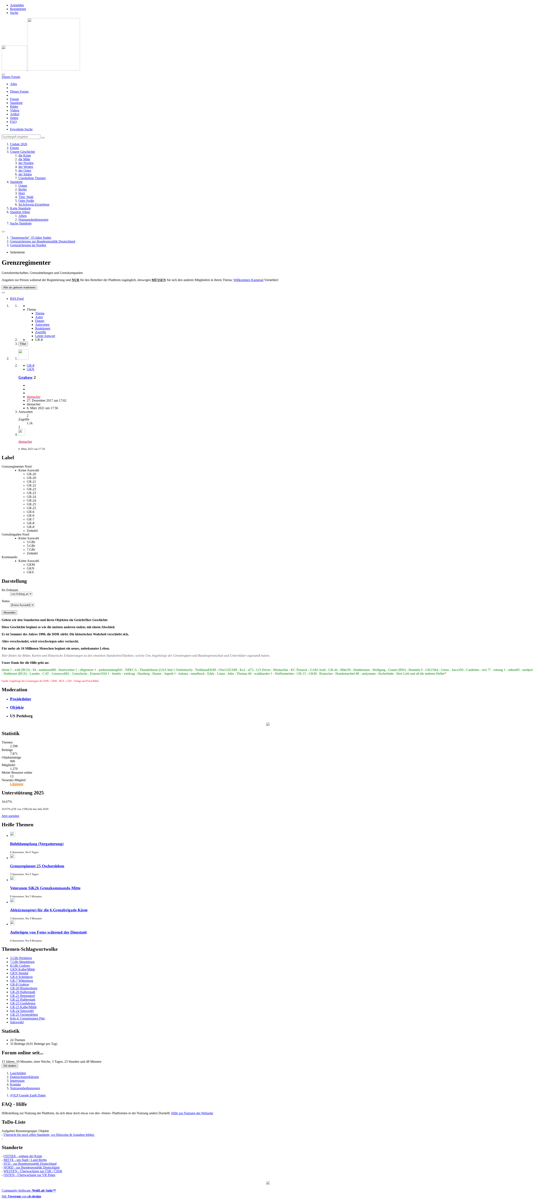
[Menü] (3, 231)
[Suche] (3, 74)
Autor (39, 317)
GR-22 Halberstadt (22, 999)
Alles (13, 84)
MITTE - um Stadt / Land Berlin (25, 1160)
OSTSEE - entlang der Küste (23, 1156)
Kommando (9, 557)
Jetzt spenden (10, 816)
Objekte (17, 707)
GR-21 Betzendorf (22, 996)
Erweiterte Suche (21, 129)
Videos (14, 110)
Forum (14, 99)
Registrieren (18, 9)
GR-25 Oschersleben (24, 1014)
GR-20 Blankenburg (23, 988)
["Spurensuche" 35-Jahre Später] (41, 69)
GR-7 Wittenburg (21, 980)
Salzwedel (17, 1022)
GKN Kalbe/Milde (22, 969)
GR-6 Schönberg (21, 977)
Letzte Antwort (45, 336)
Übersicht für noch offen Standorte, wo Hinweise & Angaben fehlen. (49, 1134)
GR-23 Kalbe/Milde (23, 1007)
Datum (39, 321)
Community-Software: (29, 1190)
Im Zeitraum (10, 590)
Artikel (14, 114)
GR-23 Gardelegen (22, 1003)
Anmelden (17, 5)
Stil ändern (9, 1065)
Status (6, 601)
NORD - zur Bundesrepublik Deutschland (31, 1167)
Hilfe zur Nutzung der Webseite (192, 1113)
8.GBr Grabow (20, 965)
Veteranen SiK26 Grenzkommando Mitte (45, 888)
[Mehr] (3, 292)
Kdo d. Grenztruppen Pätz (27, 1018)
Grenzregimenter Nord (17, 466)
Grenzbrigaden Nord (15, 534)
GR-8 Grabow (19, 984)
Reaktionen (42, 328)
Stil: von (21, 1196)
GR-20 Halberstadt (22, 992)
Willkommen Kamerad (248, 280)
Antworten (42, 324)
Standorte (16, 103)
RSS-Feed (17, 298)
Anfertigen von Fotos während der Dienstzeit (48, 932)
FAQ (13, 121)
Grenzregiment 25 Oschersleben (37, 866)
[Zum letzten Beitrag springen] (21, 434)
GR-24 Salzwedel (22, 1011)
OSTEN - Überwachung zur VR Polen (29, 1175)
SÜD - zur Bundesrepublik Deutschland (30, 1163)
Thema (39, 313)
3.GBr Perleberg (21, 958)
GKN (30, 369)
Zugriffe (40, 332)
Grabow (25, 377)
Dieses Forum (19, 91)
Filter (23, 343)
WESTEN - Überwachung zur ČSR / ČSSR (33, 1171)
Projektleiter (20, 699)
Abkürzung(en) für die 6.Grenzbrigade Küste (49, 910)
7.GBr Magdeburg (22, 962)
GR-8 (30, 365)
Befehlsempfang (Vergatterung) (36, 844)
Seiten (14, 118)
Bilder (14, 106)
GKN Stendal (19, 973)
